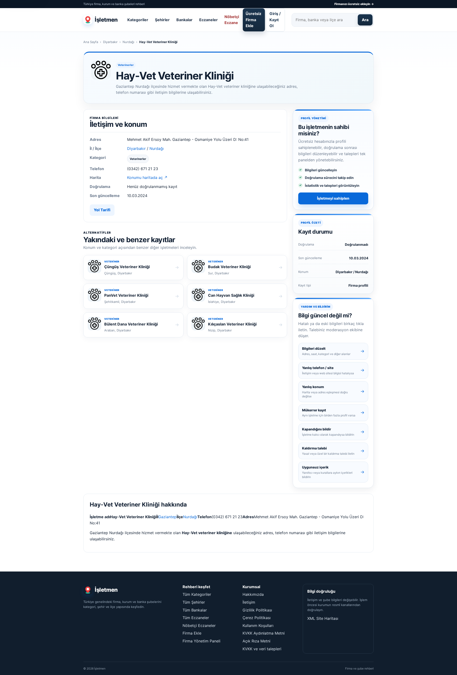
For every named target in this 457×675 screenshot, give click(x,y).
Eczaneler (208, 19)
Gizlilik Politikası (257, 610)
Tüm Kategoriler (197, 594)
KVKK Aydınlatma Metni (264, 633)
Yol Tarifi (102, 209)
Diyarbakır (110, 42)
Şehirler (162, 19)
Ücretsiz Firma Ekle (253, 19)
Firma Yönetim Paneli (201, 641)
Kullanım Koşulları (258, 625)
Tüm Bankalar (195, 610)
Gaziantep (167, 516)
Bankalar (184, 19)
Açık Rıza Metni (256, 641)
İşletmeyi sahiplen (333, 198)
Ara (365, 19)
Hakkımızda (253, 594)
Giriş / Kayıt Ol (275, 19)
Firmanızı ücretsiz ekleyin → (354, 4)
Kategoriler (137, 19)
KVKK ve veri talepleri (262, 648)
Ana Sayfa (90, 42)
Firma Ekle (192, 633)
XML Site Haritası (322, 618)
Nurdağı (128, 42)
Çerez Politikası (257, 617)
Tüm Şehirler (194, 602)
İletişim (249, 602)
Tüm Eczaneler (196, 617)
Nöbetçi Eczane (231, 19)
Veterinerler (126, 65)
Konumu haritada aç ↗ (147, 177)
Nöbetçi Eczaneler (199, 625)
